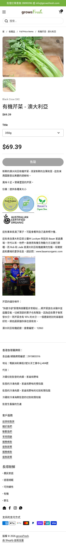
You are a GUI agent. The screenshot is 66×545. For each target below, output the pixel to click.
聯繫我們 (7, 431)
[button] (60, 12)
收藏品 (12, 31)
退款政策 (7, 446)
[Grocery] (10, 211)
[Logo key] (26, 211)
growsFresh (22, 536)
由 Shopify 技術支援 (13, 540)
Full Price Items (26, 31)
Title (5, 124)
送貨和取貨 (8, 421)
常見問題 (7, 436)
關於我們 (7, 426)
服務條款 (7, 441)
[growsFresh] (32, 12)
